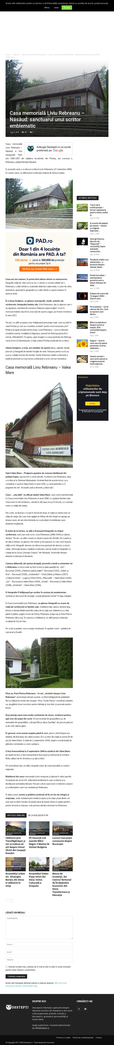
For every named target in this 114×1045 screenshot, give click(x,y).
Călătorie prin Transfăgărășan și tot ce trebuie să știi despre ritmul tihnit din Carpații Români (16, 845)
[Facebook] (79, 1009)
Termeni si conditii (63, 1037)
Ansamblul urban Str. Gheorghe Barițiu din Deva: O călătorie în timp (15, 879)
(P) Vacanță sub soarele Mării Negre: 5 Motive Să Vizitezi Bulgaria (39, 842)
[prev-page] (7, 901)
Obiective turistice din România (34, 54)
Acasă (8, 54)
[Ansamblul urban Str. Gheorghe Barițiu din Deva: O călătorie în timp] (16, 864)
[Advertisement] (57, 32)
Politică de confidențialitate (83, 1037)
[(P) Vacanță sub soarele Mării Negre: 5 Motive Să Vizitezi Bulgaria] (39, 828)
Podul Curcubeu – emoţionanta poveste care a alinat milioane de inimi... (98, 280)
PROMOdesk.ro (42, 1028)
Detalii (56, 8)
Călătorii (16, 54)
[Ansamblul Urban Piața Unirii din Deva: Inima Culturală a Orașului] (39, 864)
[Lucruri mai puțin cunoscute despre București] (62, 828)
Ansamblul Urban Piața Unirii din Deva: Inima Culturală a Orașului (39, 879)
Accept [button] (67, 7)
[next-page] (11, 901)
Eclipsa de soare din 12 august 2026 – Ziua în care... (99, 296)
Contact (99, 1037)
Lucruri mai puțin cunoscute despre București (62, 841)
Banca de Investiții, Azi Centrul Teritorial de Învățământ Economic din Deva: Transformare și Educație (61, 884)
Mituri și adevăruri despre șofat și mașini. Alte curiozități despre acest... (98, 327)
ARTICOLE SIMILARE (16, 815)
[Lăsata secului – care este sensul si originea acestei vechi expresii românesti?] (82, 359)
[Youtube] (85, 1009)
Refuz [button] (46, 7)
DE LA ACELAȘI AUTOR (38, 815)
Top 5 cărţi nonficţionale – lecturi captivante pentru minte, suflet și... (99, 210)
